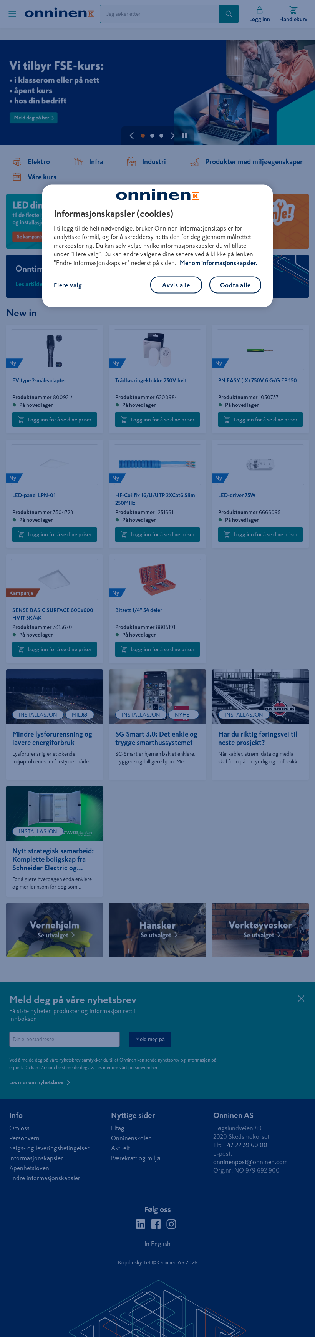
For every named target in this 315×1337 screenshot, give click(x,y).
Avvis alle (176, 285)
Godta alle (235, 285)
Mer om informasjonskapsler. (218, 262)
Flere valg (68, 285)
